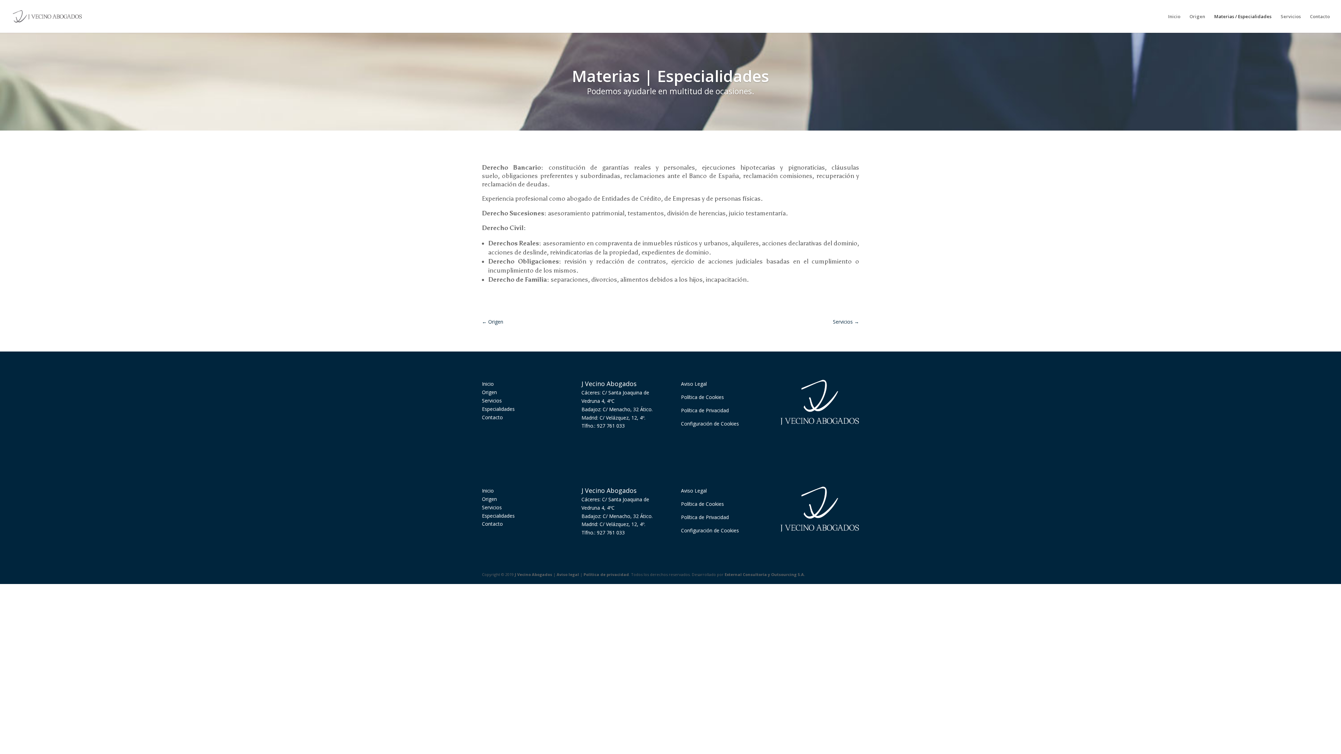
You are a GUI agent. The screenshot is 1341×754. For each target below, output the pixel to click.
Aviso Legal (694, 383)
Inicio (1174, 17)
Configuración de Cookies (710, 423)
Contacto (1320, 17)
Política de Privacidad (705, 410)
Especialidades (498, 409)
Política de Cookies (702, 397)
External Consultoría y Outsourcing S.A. (765, 574)
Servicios (1291, 17)
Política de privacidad (606, 574)
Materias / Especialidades (1243, 17)
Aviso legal (568, 574)
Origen (1197, 17)
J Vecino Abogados (533, 574)
